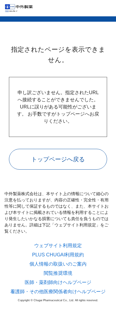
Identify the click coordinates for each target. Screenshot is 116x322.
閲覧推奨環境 (58, 273)
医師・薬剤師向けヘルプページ (58, 282)
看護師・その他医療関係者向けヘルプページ (58, 291)
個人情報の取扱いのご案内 (58, 264)
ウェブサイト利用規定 (58, 245)
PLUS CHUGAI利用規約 (58, 254)
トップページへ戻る (58, 159)
